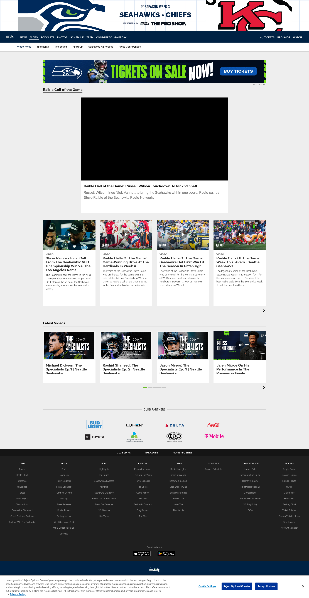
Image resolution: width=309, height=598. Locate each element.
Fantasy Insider (64, 516)
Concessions (250, 492)
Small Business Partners (22, 516)
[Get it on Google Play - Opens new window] (166, 555)
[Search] (261, 37)
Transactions (22, 504)
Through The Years (143, 475)
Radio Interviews (178, 475)
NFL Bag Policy (250, 504)
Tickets (289, 463)
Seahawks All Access (104, 481)
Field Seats (289, 498)
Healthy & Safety (250, 481)
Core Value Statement (22, 510)
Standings (22, 486)
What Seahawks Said (64, 522)
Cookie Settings (207, 586)
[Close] (303, 586)
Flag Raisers (142, 510)
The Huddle (178, 510)
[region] (154, 586)
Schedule (213, 463)
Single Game (289, 469)
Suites (289, 486)
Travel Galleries (143, 481)
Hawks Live (178, 498)
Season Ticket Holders (289, 516)
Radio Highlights (178, 469)
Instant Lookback (64, 486)
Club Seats (289, 492)
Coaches (22, 481)
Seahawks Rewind (178, 486)
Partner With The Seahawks (22, 522)
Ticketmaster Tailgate (250, 486)
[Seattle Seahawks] (154, 570)
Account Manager (289, 527)
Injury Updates (64, 481)
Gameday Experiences (250, 498)
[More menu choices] (130, 37)
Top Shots (143, 486)
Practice (142, 498)
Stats (22, 492)
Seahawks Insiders (178, 481)
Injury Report (22, 498)
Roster (22, 469)
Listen (178, 463)
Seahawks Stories (178, 492)
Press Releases (64, 504)
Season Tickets (289, 475)
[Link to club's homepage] (10, 37)
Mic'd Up (104, 486)
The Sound (104, 475)
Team (22, 463)
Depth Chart (22, 475)
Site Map (64, 533)
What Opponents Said (63, 527)
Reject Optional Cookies (237, 586)
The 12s (142, 516)
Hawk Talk (178, 504)
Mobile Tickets (289, 481)
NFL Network (104, 510)
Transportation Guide (250, 475)
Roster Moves (63, 510)
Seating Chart (289, 504)
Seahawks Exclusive (104, 492)
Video (104, 463)
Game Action (142, 492)
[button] (143, 139)
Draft (64, 469)
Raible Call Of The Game (104, 498)
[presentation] (264, 311)
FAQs (250, 510)
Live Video (104, 516)
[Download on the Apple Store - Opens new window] (141, 554)
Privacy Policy (18, 594)
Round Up (64, 475)
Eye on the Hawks (142, 469)
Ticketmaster (289, 522)
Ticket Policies (289, 510)
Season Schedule (213, 469)
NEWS (64, 463)
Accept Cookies (266, 586)
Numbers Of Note (64, 492)
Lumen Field (250, 469)
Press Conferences (104, 504)
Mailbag (64, 498)
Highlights (104, 469)
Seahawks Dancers (143, 504)
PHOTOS (142, 463)
